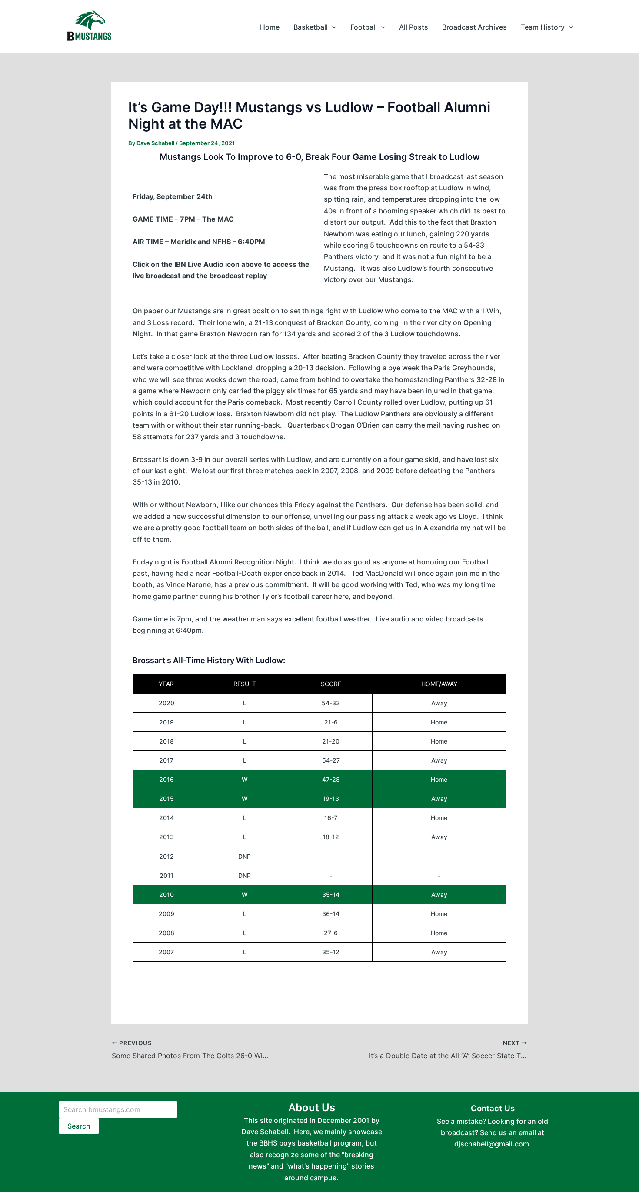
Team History (543, 27)
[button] (332, 27)
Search (78, 1126)
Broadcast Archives (474, 27)
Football (363, 27)
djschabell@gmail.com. (492, 1143)
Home (270, 27)
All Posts (413, 27)
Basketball (310, 27)
